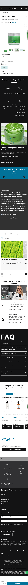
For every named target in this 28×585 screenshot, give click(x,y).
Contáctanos (4, 503)
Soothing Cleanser (5, 411)
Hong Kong (20, 565)
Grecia (16, 565)
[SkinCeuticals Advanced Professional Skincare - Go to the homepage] (12, 8)
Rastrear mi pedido (5, 499)
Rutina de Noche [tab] (18, 393)
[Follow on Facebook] (4, 550)
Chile (20, 564)
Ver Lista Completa (7, 276)
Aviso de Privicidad (9, 561)
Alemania (13, 565)
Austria (9, 564)
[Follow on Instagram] (17, 550)
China (23, 564)
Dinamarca (3, 565)
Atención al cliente (5, 501)
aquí (2, 543)
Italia (23, 565)
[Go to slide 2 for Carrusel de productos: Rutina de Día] (14, 431)
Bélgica (12, 564)
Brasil (15, 564)
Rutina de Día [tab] (9, 393)
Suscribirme (6, 534)
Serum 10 (15, 411)
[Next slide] (24, 177)
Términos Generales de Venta (18, 561)
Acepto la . (9, 531)
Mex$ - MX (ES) (5, 556)
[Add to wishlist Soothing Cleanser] (11, 400)
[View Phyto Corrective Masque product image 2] (11, 50)
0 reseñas (13, 22)
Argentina (2, 564)
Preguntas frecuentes (6, 497)
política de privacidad (22, 573)
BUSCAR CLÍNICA (14, 173)
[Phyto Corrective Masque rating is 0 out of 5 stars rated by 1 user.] (4, 22)
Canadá (17, 564)
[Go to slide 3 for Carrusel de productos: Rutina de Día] (16, 431)
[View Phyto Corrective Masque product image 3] (17, 50)
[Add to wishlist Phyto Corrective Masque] (26, 16)
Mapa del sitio (6, 560)
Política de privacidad (11, 531)
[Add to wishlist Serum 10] (22, 400)
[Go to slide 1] (13, 177)
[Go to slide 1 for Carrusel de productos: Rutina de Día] (12, 431)
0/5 (8, 22)
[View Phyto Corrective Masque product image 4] (22, 50)
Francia (10, 565)
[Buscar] (24, 9)
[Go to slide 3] (15, 274)
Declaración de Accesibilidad (14, 562)
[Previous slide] (4, 177)
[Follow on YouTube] (24, 550)
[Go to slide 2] (15, 177)
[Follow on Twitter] (11, 550)
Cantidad (2, 581)
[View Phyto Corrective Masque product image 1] (5, 50)
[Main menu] (1, 9)
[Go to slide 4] (17, 274)
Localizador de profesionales (11, 545)
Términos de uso (21, 560)
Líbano (25, 565)
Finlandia (6, 565)
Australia (6, 564)
